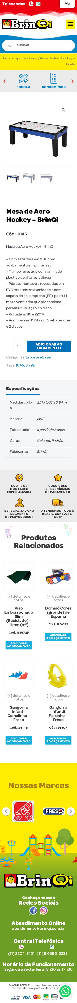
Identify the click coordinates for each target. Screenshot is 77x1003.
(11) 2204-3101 (21, 954)
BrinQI (30, 365)
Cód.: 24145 (19, 727)
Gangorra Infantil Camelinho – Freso (18, 713)
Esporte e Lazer (26, 58)
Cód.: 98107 (58, 727)
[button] (70, 24)
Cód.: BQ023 (58, 624)
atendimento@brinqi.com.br (38, 928)
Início (7, 58)
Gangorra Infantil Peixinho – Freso (58, 713)
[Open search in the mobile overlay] (36, 45)
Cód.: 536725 (19, 632)
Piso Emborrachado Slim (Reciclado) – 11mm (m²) (18, 616)
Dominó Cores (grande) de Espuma (58, 612)
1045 (20, 365)
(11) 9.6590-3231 (52, 954)
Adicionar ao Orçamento (49, 346)
